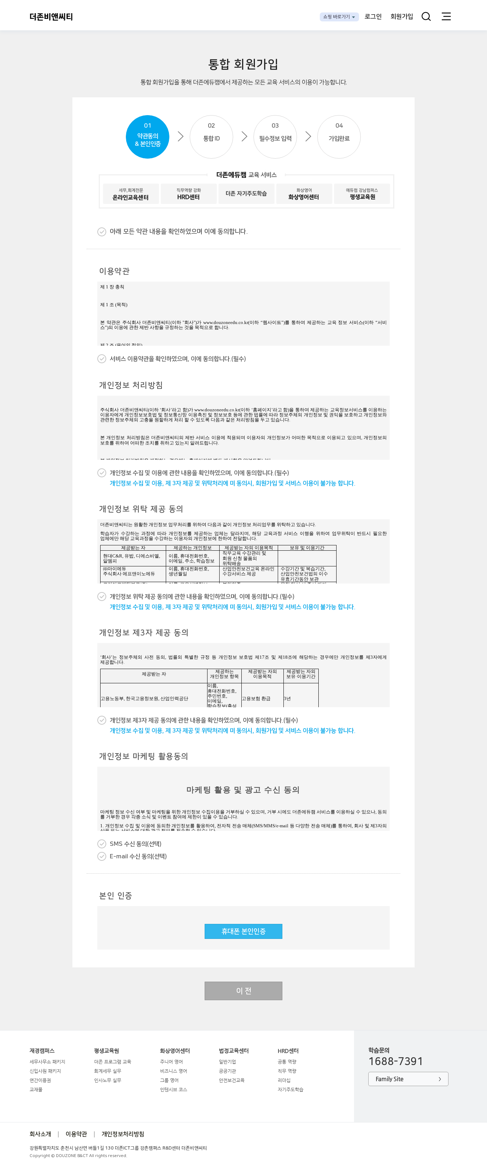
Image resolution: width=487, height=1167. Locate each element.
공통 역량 (287, 1061)
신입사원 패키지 (45, 1071)
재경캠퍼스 (42, 1051)
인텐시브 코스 (173, 1089)
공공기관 (227, 1071)
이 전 (243, 991)
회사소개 (40, 1134)
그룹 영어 (169, 1080)
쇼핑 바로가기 (336, 16)
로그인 (373, 16)
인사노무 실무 (107, 1080)
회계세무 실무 (107, 1071)
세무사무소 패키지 (47, 1061)
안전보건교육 (232, 1080)
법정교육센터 (234, 1051)
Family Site (408, 1078)
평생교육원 (106, 1051)
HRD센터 (288, 1051)
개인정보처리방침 (123, 1134)
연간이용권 (40, 1080)
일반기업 (227, 1061)
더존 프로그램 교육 (112, 1061)
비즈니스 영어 (173, 1071)
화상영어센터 (175, 1051)
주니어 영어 (171, 1061)
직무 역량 (287, 1071)
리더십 (284, 1080)
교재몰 (36, 1089)
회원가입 (401, 16)
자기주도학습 (290, 1089)
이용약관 (76, 1134)
